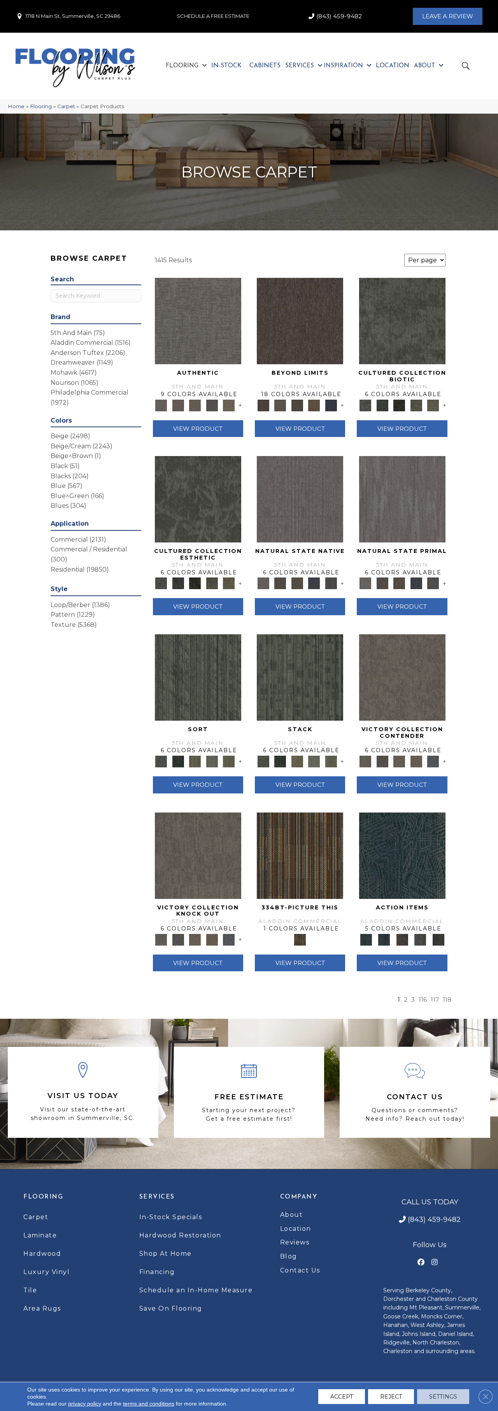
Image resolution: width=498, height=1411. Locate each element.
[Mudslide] (300, 855)
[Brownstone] (402, 939)
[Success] (433, 761)
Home (16, 106)
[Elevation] (297, 405)
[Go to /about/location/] (83, 1092)
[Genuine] (195, 405)
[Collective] (399, 405)
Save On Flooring (170, 1308)
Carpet (66, 106)
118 (447, 999)
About (291, 1214)
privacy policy (84, 1403)
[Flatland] (331, 405)
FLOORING (43, 1197)
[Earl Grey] (420, 939)
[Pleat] (212, 761)
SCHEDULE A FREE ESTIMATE (213, 16)
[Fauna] (314, 405)
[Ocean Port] (384, 939)
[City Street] (438, 939)
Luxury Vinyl (46, 1272)
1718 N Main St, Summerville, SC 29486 (72, 16)
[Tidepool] (402, 855)
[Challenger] (402, 677)
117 (435, 999)
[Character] (382, 405)
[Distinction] (433, 405)
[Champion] (382, 761)
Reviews (295, 1242)
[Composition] (416, 405)
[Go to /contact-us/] (415, 1092)
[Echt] (178, 405)
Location (295, 1228)
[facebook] (421, 1262)
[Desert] (280, 405)
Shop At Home (165, 1253)
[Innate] (314, 583)
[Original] (331, 583)
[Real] (228, 405)
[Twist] (228, 761)
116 (423, 999)
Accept (341, 1396)
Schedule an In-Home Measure (196, 1290)
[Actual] (198, 321)
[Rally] (416, 761)
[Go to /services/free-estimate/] (249, 1092)
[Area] (300, 321)
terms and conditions (148, 1403)
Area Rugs (42, 1308)
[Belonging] (300, 499)
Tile (30, 1290)
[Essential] (280, 583)
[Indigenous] (297, 583)
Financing (157, 1272)
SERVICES (157, 1197)
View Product (198, 428)
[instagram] (434, 1262)
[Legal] (212, 405)
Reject (391, 1396)
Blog (288, 1256)
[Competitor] (399, 761)
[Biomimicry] (402, 321)
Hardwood (42, 1253)
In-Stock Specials (170, 1217)
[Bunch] (178, 761)
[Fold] (195, 761)
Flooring (41, 106)
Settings (443, 1396)
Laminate (40, 1235)
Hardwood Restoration (180, 1235)
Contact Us (300, 1270)
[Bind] (198, 677)
